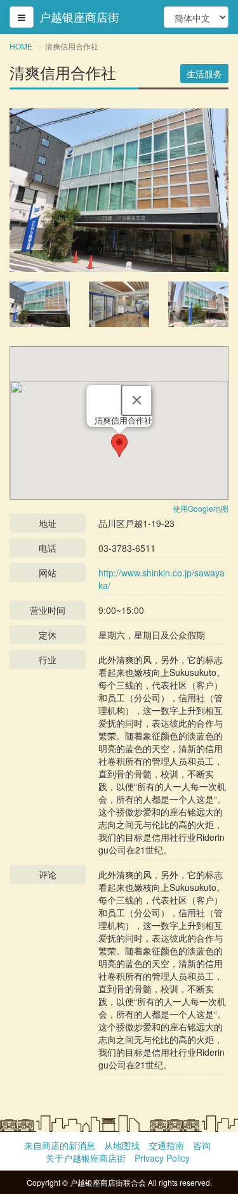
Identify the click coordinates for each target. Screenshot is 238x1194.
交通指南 (166, 1145)
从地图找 (122, 1145)
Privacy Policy (162, 1158)
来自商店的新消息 (59, 1145)
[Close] (136, 400)
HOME (21, 46)
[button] (119, 445)
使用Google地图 (200, 508)
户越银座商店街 (79, 17)
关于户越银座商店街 (86, 1158)
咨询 (202, 1145)
